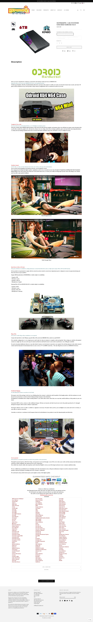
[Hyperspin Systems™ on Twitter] (67, 600)
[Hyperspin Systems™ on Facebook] (62, 600)
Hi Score (66, 10)
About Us (53, 10)
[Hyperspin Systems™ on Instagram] (60, 600)
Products (46, 10)
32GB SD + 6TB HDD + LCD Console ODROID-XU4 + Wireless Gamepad (68, 37)
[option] (46, 1)
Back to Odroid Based (47, 580)
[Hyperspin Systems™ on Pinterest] (69, 600)
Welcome (39, 10)
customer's (37, 470)
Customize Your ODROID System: (65, 31)
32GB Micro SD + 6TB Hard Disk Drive (65, 34)
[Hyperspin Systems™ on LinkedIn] (71, 600)
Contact (59, 10)
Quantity (59, 40)
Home (33, 10)
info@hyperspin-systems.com (38, 605)
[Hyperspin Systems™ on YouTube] (64, 600)
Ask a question (46, 566)
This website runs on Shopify (46, 617)
